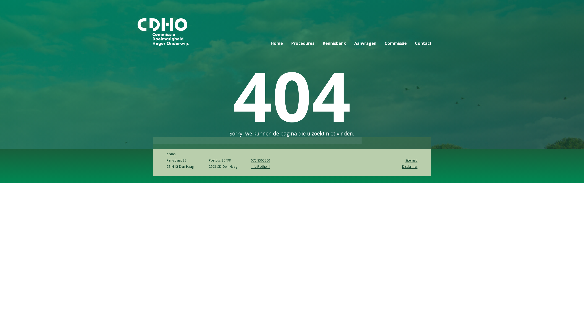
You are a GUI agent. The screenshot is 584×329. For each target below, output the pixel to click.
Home (277, 43)
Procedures (302, 43)
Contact (423, 43)
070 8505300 (260, 160)
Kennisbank (334, 43)
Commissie (396, 43)
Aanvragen (365, 43)
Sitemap (411, 160)
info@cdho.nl (260, 166)
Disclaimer (409, 166)
